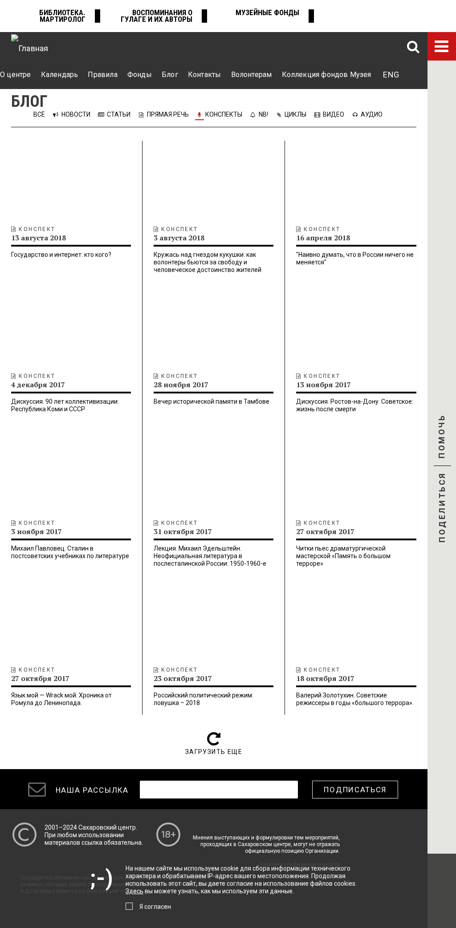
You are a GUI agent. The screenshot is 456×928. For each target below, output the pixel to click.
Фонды (139, 74)
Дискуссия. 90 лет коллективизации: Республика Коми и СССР (65, 405)
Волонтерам (251, 74)
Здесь (134, 891)
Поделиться (442, 508)
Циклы (295, 114)
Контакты (204, 74)
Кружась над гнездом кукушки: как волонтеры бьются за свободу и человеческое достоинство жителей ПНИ (207, 266)
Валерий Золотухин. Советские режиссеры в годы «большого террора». (355, 699)
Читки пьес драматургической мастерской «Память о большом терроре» (343, 556)
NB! (263, 114)
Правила (102, 74)
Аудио (372, 114)
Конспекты (223, 114)
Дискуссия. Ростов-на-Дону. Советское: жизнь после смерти (354, 405)
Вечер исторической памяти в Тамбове (211, 401)
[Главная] (29, 46)
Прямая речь (168, 114)
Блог (170, 74)
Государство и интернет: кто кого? (61, 254)
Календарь (59, 74)
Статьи (118, 114)
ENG (391, 74)
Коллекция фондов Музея (326, 74)
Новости (75, 114)
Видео (333, 114)
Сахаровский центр (107, 827)
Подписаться (355, 789)
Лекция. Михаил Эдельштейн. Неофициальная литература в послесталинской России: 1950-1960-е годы (210, 560)
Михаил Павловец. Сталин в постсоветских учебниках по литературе (70, 552)
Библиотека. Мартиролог (62, 16)
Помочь (441, 444)
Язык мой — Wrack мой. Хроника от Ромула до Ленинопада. (61, 699)
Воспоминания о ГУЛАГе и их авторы (156, 16)
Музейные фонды (267, 12)
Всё (39, 114)
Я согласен (155, 906)
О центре (15, 74)
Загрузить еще (213, 751)
